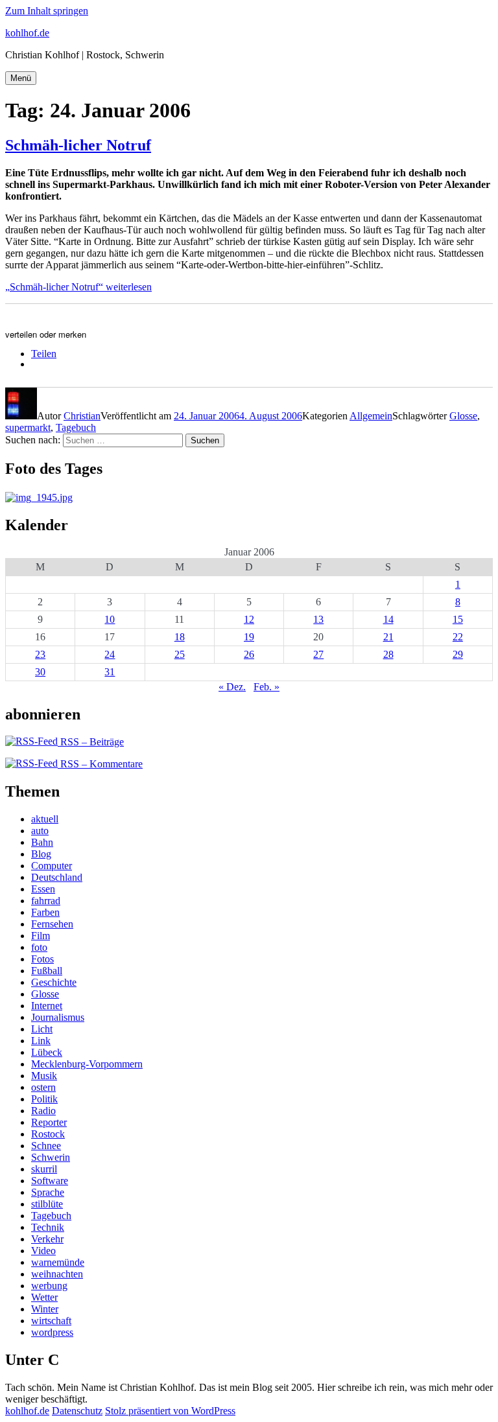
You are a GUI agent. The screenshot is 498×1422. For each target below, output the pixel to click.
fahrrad (45, 900)
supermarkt (28, 427)
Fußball (46, 970)
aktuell (44, 818)
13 (318, 619)
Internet (46, 1005)
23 (40, 654)
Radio (43, 1110)
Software (49, 1180)
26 (249, 654)
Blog (41, 853)
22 (458, 636)
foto (39, 947)
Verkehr (47, 1238)
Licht (42, 1028)
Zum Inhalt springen (46, 10)
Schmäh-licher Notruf (78, 145)
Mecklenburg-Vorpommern (87, 1063)
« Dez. (232, 686)
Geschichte (54, 982)
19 (249, 636)
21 (388, 636)
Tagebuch (76, 427)
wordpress (52, 1332)
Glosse (463, 415)
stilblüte (47, 1203)
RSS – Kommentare (100, 763)
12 (249, 619)
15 (458, 619)
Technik (47, 1227)
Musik (44, 1075)
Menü (20, 78)
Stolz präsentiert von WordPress (170, 1410)
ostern (43, 1087)
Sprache (47, 1192)
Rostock (48, 1133)
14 (388, 619)
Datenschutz (77, 1410)
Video (43, 1250)
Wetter (44, 1297)
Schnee (46, 1145)
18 (179, 636)
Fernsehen (52, 923)
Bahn (42, 842)
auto (40, 830)
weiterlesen (78, 286)
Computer (51, 865)
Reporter (49, 1122)
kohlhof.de (27, 32)
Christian (82, 415)
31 (109, 671)
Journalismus (57, 1017)
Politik (44, 1098)
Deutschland (56, 877)
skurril (44, 1168)
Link (41, 1040)
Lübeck (46, 1052)
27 (318, 654)
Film (40, 935)
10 (109, 619)
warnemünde (57, 1262)
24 (109, 654)
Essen (43, 888)
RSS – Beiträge (91, 741)
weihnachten (57, 1273)
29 (458, 654)
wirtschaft (51, 1320)
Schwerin (50, 1157)
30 (40, 671)
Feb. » (266, 686)
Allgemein (371, 415)
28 (388, 654)
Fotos (42, 958)
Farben (45, 912)
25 (179, 654)
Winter (44, 1308)
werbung (49, 1285)
